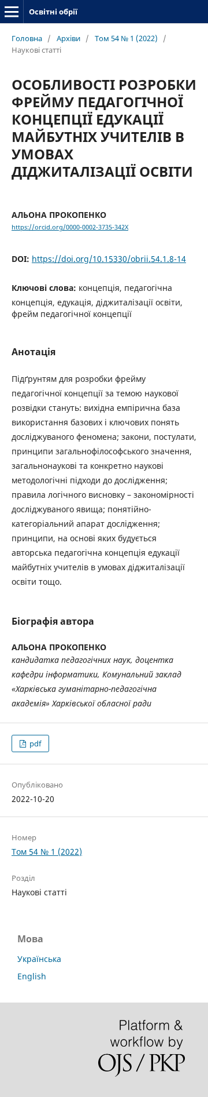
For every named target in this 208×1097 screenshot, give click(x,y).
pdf (34, 743)
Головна (27, 38)
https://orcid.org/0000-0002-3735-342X (70, 227)
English (31, 976)
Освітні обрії (53, 11)
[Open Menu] (11, 11)
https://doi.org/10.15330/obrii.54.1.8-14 (109, 258)
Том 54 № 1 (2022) (126, 38)
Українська (39, 958)
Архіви (68, 38)
